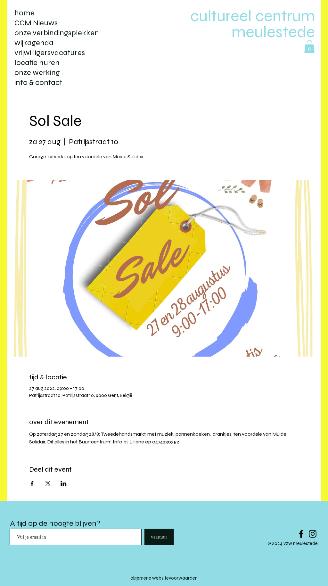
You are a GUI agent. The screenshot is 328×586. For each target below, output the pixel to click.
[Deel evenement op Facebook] (32, 483)
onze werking (37, 72)
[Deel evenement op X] (48, 483)
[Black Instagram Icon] (313, 534)
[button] (309, 46)
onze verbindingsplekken (56, 32)
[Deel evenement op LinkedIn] (64, 483)
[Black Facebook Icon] (301, 534)
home (24, 13)
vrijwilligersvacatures (49, 52)
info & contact (38, 82)
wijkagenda (33, 42)
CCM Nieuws (36, 23)
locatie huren (37, 62)
